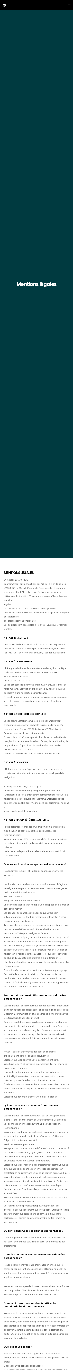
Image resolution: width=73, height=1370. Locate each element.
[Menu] (68, 5)
